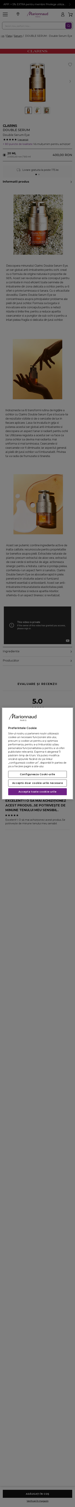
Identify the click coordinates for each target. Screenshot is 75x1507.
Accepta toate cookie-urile (37, 791)
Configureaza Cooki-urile (37, 774)
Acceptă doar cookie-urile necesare (37, 783)
